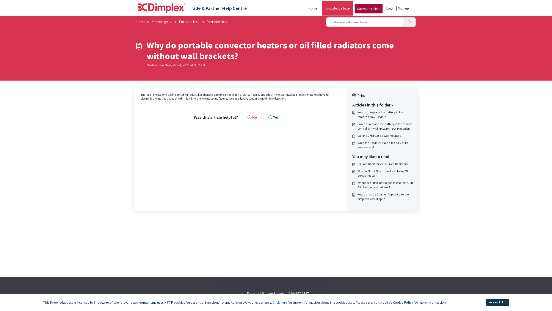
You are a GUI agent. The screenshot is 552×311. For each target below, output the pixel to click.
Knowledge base (338, 8)
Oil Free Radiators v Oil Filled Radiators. (383, 164)
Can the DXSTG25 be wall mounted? (380, 136)
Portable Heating (192, 21)
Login (390, 8)
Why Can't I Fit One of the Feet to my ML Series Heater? (383, 173)
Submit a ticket (368, 8)
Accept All (497, 302)
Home (312, 8)
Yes (276, 117)
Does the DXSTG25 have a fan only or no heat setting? (383, 145)
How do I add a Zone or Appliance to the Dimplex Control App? (383, 196)
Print (361, 95)
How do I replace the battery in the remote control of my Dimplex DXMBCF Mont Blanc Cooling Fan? (385, 126)
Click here (280, 302)
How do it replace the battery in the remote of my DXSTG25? (380, 114)
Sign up (403, 8)
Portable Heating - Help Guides (230, 21)
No (254, 117)
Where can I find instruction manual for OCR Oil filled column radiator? (385, 185)
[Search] (409, 22)
